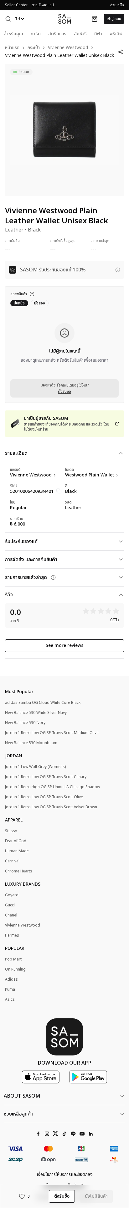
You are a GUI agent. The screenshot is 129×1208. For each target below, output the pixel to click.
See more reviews (64, 645)
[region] (64, 130)
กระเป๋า (34, 48)
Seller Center (16, 5)
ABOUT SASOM (22, 1096)
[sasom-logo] (64, 18)
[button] (8, 19)
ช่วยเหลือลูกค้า (18, 1114)
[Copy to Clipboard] (58, 490)
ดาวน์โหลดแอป (43, 5)
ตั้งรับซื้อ (64, 391)
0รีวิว (114, 620)
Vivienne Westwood (68, 48)
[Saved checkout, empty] (94, 19)
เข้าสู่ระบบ (114, 19)
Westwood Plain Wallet (89, 475)
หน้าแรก (12, 48)
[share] (120, 52)
